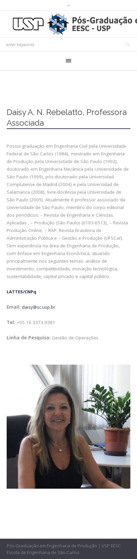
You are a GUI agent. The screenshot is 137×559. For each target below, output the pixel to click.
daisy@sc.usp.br (38, 307)
